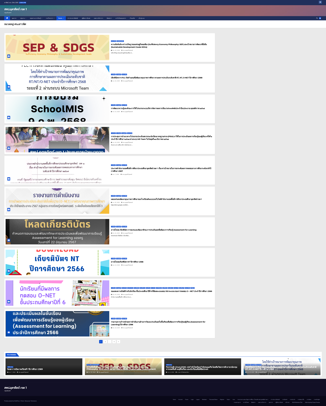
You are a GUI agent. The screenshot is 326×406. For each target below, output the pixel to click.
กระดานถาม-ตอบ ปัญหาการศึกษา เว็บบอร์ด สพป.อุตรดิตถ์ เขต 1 (253, 399)
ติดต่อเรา (109, 18)
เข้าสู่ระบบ (141, 18)
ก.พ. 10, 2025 (116, 111)
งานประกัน (292, 399)
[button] (317, 18)
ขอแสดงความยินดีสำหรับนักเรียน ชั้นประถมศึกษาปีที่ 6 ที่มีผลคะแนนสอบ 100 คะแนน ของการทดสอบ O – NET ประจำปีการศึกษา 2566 (161, 291)
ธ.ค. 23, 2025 (116, 81)
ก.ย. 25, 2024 (116, 202)
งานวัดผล (113, 74)
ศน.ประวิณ (124, 287)
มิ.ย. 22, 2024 (116, 233)
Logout (198, 399)
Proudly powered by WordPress (12, 401)
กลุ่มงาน (22, 18)
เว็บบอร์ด (132, 18)
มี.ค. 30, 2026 (116, 50)
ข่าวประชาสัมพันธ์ (73, 18)
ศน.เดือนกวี (181, 287)
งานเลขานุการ (237, 402)
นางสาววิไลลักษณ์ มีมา (183, 372)
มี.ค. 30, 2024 (116, 294)
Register (222, 399)
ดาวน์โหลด (246, 402)
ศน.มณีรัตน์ (136, 287)
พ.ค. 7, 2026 (12, 372)
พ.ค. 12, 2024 (116, 265)
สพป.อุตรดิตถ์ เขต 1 (15, 9)
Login (192, 399)
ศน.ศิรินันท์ (165, 287)
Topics (228, 399)
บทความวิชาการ (98, 18)
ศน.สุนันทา (170, 287)
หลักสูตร (192, 287)
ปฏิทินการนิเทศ (86, 18)
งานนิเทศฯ (284, 399)
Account (180, 399)
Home (174, 399)
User (234, 399)
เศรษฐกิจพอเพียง (120, 41)
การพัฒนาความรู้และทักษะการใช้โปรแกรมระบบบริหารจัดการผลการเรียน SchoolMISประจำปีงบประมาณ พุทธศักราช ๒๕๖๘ (158, 108)
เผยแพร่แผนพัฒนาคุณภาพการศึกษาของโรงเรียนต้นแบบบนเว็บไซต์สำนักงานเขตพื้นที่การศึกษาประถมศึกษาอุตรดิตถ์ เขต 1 (156, 199)
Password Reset (213, 399)
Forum (186, 399)
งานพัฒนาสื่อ (301, 399)
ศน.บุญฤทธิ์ (119, 74)
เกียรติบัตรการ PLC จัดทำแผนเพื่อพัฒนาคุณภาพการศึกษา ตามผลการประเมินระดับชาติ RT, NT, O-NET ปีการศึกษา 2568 (156, 78)
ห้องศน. (60, 18)
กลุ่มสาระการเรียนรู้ (35, 18)
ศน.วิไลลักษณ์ (158, 287)
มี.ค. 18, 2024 (116, 327)
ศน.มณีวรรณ (142, 287)
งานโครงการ (50, 18)
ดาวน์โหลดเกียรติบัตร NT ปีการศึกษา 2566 (127, 262)
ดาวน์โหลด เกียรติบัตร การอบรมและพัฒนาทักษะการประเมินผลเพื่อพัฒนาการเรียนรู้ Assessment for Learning (153, 230)
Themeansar (33, 401)
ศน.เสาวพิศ (113, 41)
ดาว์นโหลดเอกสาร (121, 18)
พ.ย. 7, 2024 (116, 174)
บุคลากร (14, 18)
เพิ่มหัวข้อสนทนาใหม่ (297, 402)
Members (204, 399)
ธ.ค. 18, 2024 (116, 142)
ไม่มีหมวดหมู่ (10, 366)
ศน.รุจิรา (148, 287)
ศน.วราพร (153, 287)
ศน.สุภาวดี (176, 287)
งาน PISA (113, 133)
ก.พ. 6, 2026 (171, 372)
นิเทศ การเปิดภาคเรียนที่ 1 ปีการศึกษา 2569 (25, 369)
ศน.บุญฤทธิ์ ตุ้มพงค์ (128, 50)
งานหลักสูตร (317, 399)
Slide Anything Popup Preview (312, 402)
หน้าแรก (287, 402)
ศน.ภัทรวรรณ (130, 287)
